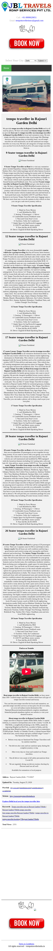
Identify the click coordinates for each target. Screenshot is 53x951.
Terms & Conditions (26, 944)
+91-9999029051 (29, 17)
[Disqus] (26, 864)
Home (6, 68)
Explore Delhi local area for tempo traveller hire (21, 801)
